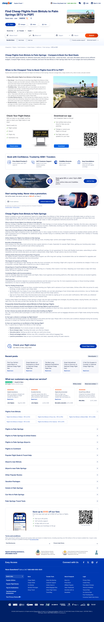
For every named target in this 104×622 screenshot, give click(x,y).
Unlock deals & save (47, 201)
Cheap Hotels (31, 582)
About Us (67, 580)
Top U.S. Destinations (12, 587)
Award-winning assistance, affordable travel (14, 552)
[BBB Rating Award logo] (97, 554)
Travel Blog (49, 592)
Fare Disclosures (10, 543)
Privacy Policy (16, 207)
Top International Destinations (11, 592)
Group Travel (31, 590)
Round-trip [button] (10, 30)
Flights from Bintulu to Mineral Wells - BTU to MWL (82, 417)
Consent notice (8, 207)
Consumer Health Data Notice (91, 597)
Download (61, 146)
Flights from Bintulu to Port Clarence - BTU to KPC (51, 421)
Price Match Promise (88, 585)
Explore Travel (18, 3)
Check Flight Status (88, 346)
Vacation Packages (33, 587)
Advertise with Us (69, 590)
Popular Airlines (10, 580)
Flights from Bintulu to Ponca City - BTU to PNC (50, 417)
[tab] (10, 24)
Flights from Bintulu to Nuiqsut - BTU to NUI (18, 421)
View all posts (92, 356)
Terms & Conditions (88, 587)
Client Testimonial (69, 587)
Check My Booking (51, 580)
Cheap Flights (31, 580)
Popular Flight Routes (12, 584)
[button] (63, 3)
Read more (10, 370)
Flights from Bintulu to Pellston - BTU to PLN (18, 417)
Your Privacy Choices (12, 597)
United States (30, 47)
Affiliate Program (69, 585)
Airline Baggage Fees (51, 587)
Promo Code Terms (59, 543)
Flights (14, 47)
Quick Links (9, 576)
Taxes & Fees (86, 590)
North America (22, 47)
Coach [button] (30, 30)
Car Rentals (31, 585)
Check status (14, 146)
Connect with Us (70, 562)
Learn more (28, 183)
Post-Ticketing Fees (88, 594)
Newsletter (67, 592)
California (38, 47)
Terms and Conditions (53, 611)
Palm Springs (46, 47)
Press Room (68, 582)
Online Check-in (50, 585)
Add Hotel (21, 40)
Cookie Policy (86, 582)
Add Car (30, 40)
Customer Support (51, 582)
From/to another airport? (78, 40)
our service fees (34, 539)
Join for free (90, 181)
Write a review (77, 383)
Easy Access (11, 562)
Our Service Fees (87, 592)
